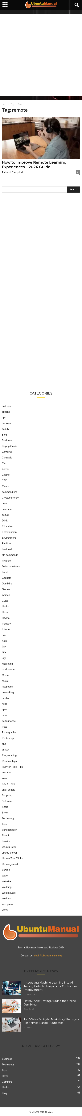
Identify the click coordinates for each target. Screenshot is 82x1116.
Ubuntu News (9, 847)
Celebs (6, 486)
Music (5, 680)
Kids (4, 640)
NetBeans (7, 686)
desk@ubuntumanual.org (48, 955)
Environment (9, 537)
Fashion (6, 543)
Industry (6, 623)
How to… (7, 618)
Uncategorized (10, 864)
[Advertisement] (41, 55)
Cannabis (7, 457)
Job (4, 635)
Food (4, 572)
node (4, 703)
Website (6, 881)
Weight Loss (9, 892)
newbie (6, 698)
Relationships (9, 761)
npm (4, 709)
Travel (5, 835)
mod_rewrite (8, 669)
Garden (6, 595)
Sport (5, 806)
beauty (5, 429)
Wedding (6, 887)
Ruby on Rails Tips (12, 766)
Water (5, 875)
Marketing (7, 663)
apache (6, 411)
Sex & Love (8, 784)
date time (7, 509)
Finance (6, 560)
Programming (9, 755)
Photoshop (8, 738)
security (6, 772)
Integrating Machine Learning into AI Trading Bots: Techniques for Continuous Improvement (50, 986)
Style (5, 812)
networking (8, 692)
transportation (9, 829)
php (4, 743)
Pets (4, 726)
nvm (4, 715)
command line (9, 492)
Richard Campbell (12, 172)
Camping (7, 451)
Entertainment (9, 532)
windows (6, 898)
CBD (4, 480)
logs (4, 658)
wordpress (7, 904)
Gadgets (6, 577)
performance (9, 721)
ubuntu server (9, 852)
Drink (5, 520)
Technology (8, 818)
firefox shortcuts (11, 566)
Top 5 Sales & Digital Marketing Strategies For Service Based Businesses (51, 1020)
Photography (9, 732)
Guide (5, 600)
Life (4, 652)
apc (4, 417)
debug (5, 514)
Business (7, 440)
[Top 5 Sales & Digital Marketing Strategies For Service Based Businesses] (11, 1024)
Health (5, 606)
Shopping (7, 795)
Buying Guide (9, 446)
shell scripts (8, 789)
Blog (4, 434)
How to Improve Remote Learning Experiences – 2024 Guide (34, 164)
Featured (7, 549)
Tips (4, 824)
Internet (6, 629)
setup (5, 778)
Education (7, 526)
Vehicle (6, 869)
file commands (10, 555)
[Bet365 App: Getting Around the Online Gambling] (11, 1006)
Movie (5, 675)
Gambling (7, 583)
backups (6, 423)
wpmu (5, 910)
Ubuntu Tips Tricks (12, 858)
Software (7, 801)
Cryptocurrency (10, 497)
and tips (6, 406)
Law (4, 646)
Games (6, 589)
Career (5, 469)
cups (4, 503)
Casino (6, 474)
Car (4, 463)
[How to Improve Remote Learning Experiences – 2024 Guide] (41, 138)
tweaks (6, 841)
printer (5, 749)
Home (4, 104)
